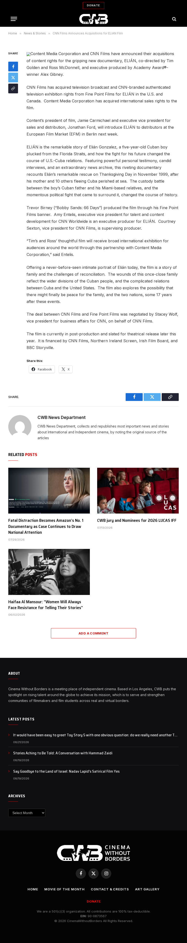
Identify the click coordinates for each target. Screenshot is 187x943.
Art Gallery (147, 889)
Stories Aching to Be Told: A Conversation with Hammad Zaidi (62, 753)
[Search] (173, 18)
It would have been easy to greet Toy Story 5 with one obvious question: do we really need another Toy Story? (95, 735)
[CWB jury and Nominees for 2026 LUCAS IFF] (138, 491)
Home (33, 889)
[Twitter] (13, 77)
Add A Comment (93, 633)
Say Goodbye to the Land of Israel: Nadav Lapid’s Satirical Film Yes (66, 771)
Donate (93, 5)
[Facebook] (13, 66)
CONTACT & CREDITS (110, 889)
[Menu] (14, 18)
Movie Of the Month (64, 889)
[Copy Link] (13, 88)
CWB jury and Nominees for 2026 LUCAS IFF (137, 520)
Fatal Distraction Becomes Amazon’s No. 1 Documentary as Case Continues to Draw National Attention (46, 526)
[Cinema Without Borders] (94, 19)
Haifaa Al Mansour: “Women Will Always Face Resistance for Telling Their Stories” (45, 605)
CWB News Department (61, 417)
